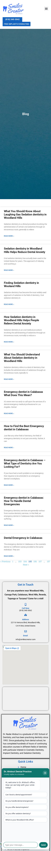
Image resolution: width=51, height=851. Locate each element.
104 (25, 561)
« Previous (5, 561)
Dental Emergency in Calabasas (23, 537)
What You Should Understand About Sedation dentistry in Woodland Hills (22, 358)
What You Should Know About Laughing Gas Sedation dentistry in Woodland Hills (25, 214)
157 (48, 561)
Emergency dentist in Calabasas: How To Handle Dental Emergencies (24, 501)
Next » (26, 564)
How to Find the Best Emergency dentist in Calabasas (24, 428)
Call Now (25, 608)
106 (35, 561)
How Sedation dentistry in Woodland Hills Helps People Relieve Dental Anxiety (21, 320)
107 (40, 561)
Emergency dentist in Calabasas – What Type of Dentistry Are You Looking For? (24, 463)
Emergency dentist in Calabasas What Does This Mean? (23, 393)
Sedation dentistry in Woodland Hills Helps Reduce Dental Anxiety (24, 250)
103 (20, 561)
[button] (46, 8)
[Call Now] (25, 604)
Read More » (9, 236)
